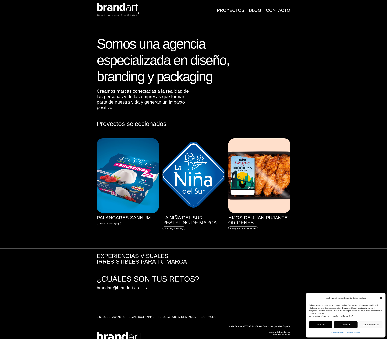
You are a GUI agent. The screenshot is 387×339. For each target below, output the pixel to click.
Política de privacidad (353, 332)
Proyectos (230, 10)
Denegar (345, 324)
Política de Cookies (337, 332)
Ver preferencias (371, 324)
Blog (255, 10)
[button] (380, 298)
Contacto (278, 10)
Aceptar (321, 324)
